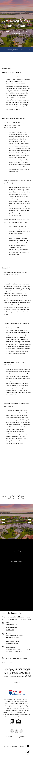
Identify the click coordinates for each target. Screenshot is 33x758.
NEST (6, 309)
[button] (29, 49)
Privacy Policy (26, 676)
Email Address (7, 663)
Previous (3, 521)
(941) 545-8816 (10, 630)
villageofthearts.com (22, 323)
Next (29, 521)
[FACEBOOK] (12, 731)
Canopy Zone (15, 309)
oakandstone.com (10, 127)
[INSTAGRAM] (16, 731)
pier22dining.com (10, 183)
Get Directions (16, 561)
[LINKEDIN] (21, 731)
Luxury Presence (21, 737)
